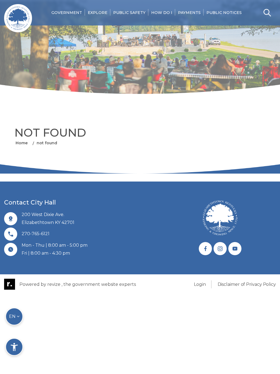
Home (22, 142)
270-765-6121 (35, 233)
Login (200, 284)
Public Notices (224, 12)
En (13, 316)
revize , (54, 284)
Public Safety (129, 12)
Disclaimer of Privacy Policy (247, 284)
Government (66, 12)
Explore (97, 12)
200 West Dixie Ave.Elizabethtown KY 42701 (48, 218)
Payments (189, 12)
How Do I (161, 12)
